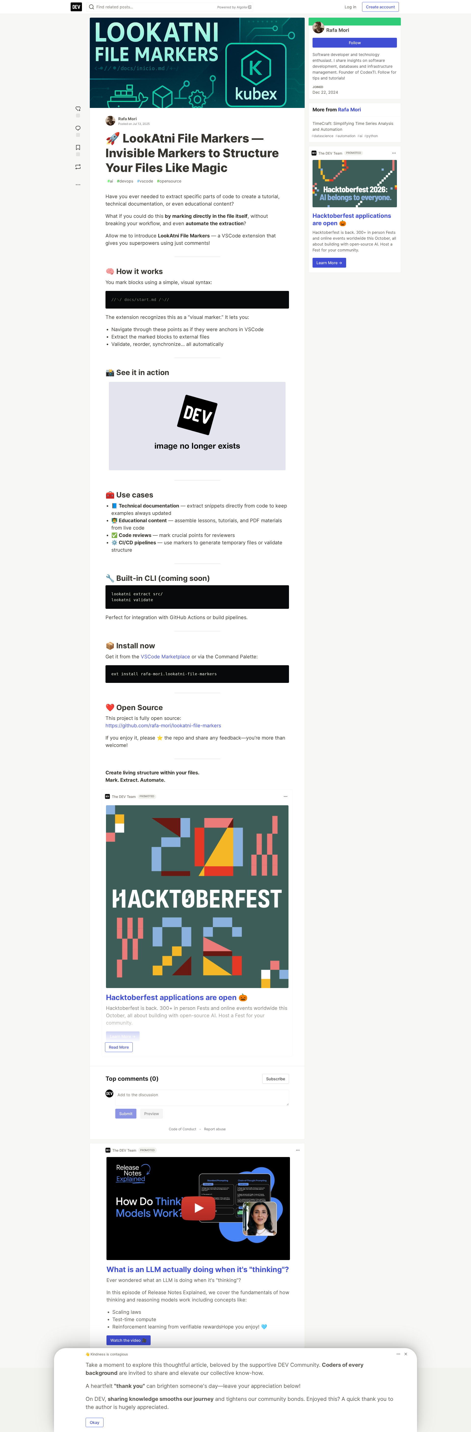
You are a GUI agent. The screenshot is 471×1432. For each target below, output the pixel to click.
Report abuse (215, 1129)
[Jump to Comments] (78, 130)
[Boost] (78, 167)
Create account (380, 6)
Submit (125, 1113)
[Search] (91, 7)
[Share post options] (78, 185)
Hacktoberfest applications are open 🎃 (177, 997)
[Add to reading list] (78, 150)
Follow (355, 42)
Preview (151, 1113)
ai (110, 181)
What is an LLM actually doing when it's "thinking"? (197, 1269)
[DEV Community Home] (76, 7)
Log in (350, 6)
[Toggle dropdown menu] (285, 796)
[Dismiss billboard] (405, 1354)
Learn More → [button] (329, 262)
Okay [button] (94, 1422)
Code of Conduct (182, 1129)
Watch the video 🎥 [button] (128, 1340)
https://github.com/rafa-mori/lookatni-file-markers (163, 726)
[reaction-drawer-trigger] (78, 111)
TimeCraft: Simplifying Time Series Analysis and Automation (352, 129)
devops (125, 181)
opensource (169, 181)
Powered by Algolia (232, 7)
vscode (145, 181)
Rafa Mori (127, 118)
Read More (119, 1047)
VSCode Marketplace (165, 657)
